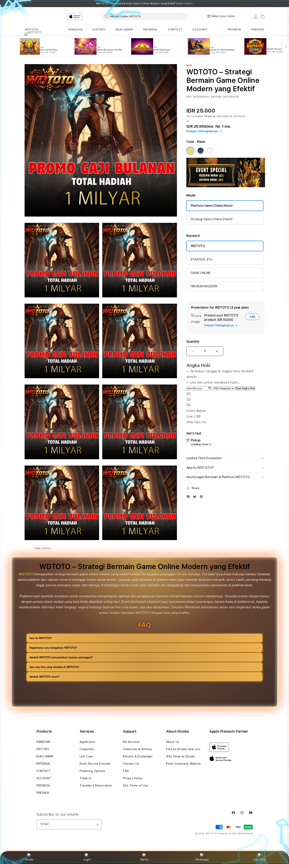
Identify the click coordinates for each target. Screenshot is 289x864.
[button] (31, 29)
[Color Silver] (210, 151)
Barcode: (216, 96)
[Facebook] (189, 497)
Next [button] (262, 4)
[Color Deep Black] (200, 151)
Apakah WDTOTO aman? (44, 676)
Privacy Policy (133, 778)
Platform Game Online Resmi (212, 205)
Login (87, 859)
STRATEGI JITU (202, 259)
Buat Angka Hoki (245, 388)
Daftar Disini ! (184, 3)
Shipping (210, 116)
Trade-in (85, 778)
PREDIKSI (42, 792)
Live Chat (259, 859)
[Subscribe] (97, 824)
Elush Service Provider (95, 763)
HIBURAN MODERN (204, 286)
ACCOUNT (199, 29)
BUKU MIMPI (124, 29)
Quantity (192, 341)
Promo (29, 859)
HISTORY (99, 29)
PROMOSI (43, 785)
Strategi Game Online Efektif (212, 219)
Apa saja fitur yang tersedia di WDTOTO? (54, 667)
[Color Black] (190, 151)
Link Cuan (86, 756)
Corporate (87, 749)
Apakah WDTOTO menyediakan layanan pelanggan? (61, 657)
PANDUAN (75, 29)
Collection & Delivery (138, 749)
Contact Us (131, 763)
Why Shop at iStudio (180, 756)
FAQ (126, 771)
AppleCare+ (88, 741)
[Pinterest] (202, 497)
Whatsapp (202, 859)
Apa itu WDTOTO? (40, 638)
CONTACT (175, 29)
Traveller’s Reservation (96, 785)
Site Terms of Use (135, 785)
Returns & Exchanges (138, 756)
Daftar (144, 859)
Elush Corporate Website (183, 763)
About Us (172, 741)
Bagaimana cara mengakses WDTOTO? (53, 647)
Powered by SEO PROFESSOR (235, 833)
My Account (131, 741)
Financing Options (92, 771)
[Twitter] (195, 497)
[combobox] (145, 16)
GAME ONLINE (201, 273)
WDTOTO (31, 29)
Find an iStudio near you (183, 749)
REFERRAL (150, 29)
